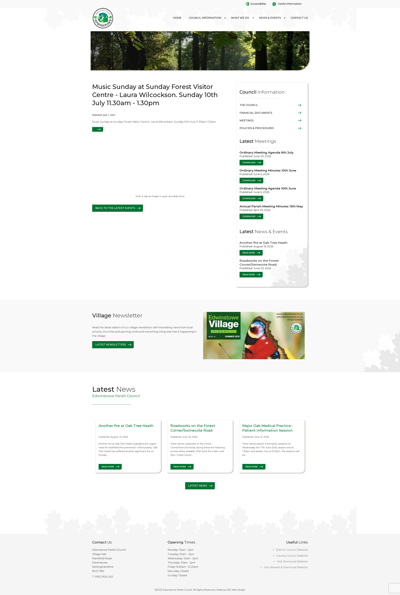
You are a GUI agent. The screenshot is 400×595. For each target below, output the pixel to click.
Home (177, 17)
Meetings (246, 120)
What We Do (240, 17)
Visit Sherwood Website (292, 561)
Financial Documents (256, 112)
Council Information (205, 17)
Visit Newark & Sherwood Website (286, 567)
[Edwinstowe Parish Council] (103, 28)
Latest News (197, 485)
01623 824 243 (104, 576)
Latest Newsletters (110, 344)
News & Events (270, 17)
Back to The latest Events (115, 208)
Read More (249, 253)
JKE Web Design (236, 589)
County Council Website (292, 555)
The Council (249, 105)
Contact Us (299, 17)
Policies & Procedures (257, 128)
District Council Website (292, 549)
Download (249, 162)
